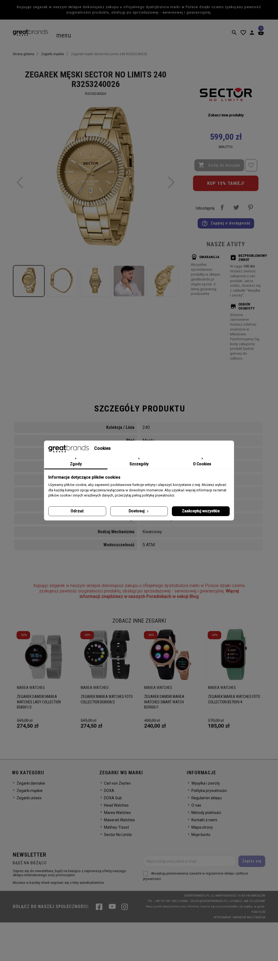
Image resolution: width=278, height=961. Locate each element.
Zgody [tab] (76, 464)
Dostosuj (137, 511)
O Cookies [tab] (202, 464)
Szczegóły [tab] (139, 464)
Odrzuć (77, 511)
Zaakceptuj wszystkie (201, 511)
